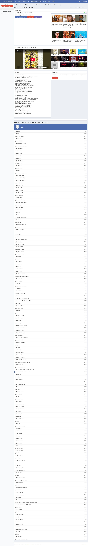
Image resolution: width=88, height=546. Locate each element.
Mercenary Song (51, 185)
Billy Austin (51, 303)
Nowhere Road (51, 151)
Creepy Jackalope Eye (51, 327)
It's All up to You (51, 187)
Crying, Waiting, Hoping (51, 332)
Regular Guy (51, 222)
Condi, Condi (51, 536)
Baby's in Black (51, 320)
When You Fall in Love (51, 293)
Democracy (51, 497)
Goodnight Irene (51, 207)
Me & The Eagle (51, 379)
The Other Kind (51, 163)
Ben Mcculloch (51, 153)
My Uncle (51, 389)
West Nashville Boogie (51, 477)
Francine (51, 345)
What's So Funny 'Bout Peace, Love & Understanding (51, 502)
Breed (51, 517)
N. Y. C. (51, 237)
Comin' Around (51, 531)
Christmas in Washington (51, 178)
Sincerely (51, 423)
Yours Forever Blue (51, 494)
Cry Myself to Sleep (51, 330)
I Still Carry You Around (51, 357)
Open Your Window (51, 406)
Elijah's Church (51, 264)
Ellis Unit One (51, 241)
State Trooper (51, 278)
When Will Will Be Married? (51, 487)
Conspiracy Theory (51, 305)
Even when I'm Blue (51, 175)
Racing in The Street (51, 408)
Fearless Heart (51, 158)
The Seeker (51, 288)
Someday (51, 131)
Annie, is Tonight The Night (51, 529)
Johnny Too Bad (51, 313)
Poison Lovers (51, 271)
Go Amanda (51, 266)
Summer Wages (51, 440)
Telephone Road (51, 450)
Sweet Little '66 (51, 281)
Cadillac (51, 521)
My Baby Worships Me (51, 384)
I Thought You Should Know (51, 173)
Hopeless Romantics (51, 251)
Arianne (51, 534)
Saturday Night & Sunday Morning (51, 276)
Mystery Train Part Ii (51, 391)
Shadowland (51, 416)
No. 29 (51, 214)
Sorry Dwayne (51, 433)
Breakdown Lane (51, 512)
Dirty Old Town (51, 165)
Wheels (51, 485)
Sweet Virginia (51, 443)
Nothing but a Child (51, 244)
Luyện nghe (38, 17)
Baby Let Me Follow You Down (51, 539)
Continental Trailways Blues (51, 239)
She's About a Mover (51, 195)
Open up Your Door (51, 404)
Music (75, 7)
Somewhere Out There (51, 200)
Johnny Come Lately (51, 136)
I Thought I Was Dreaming (51, 359)
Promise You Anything (51, 273)
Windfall (51, 227)
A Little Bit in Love (51, 519)
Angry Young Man (51, 524)
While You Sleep (51, 490)
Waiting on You (51, 209)
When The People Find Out (51, 146)
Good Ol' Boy (51, 205)
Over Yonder (51, 219)
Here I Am (51, 232)
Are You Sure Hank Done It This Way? (51, 504)
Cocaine (51, 526)
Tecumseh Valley (51, 448)
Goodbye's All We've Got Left (51, 202)
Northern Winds (51, 399)
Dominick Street (51, 335)
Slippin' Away (51, 428)
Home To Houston (51, 308)
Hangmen (51, 347)
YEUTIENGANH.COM (29, 544)
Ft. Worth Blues (51, 148)
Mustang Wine (51, 381)
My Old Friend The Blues (51, 143)
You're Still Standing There (51, 217)
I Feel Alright (51, 349)
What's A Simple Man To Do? (51, 480)
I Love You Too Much (51, 352)
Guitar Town (51, 138)
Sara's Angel (51, 413)
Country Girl (51, 322)
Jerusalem (51, 234)
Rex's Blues (51, 411)
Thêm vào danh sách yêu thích (21, 17)
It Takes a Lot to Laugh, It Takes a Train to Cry (51, 369)
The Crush (51, 453)
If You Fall (51, 310)
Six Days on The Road (51, 426)
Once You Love (51, 401)
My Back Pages (51, 386)
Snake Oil (51, 170)
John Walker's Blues (51, 254)
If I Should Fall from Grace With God (51, 362)
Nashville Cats (51, 394)
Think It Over (51, 465)
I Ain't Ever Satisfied (51, 229)
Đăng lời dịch (31, 17)
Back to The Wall (51, 190)
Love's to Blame (51, 374)
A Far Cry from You (51, 514)
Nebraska (51, 259)
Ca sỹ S (79, 7)
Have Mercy (51, 155)
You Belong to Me (51, 192)
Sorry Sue (51, 435)
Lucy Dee (51, 377)
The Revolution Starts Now (51, 286)
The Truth (51, 462)
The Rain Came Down (51, 160)
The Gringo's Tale (51, 455)
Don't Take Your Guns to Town (51, 337)
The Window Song (51, 291)
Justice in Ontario (51, 141)
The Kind (51, 458)
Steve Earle (84, 7)
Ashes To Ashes (51, 197)
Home (71, 7)
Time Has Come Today (51, 470)
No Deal (51, 396)
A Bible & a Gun (51, 318)
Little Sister (51, 256)
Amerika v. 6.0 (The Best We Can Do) (51, 300)
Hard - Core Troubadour (51, 180)
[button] (15, 1)
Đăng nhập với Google (6, 6)
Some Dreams (51, 431)
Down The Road (51, 340)
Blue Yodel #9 (51, 507)
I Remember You (51, 354)
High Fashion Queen (51, 249)
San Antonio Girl (51, 246)
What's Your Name (51, 482)
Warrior (51, 475)
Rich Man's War (51, 295)
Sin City (51, 421)
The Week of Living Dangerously (51, 298)
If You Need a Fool (51, 364)
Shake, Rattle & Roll (51, 418)
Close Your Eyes (51, 182)
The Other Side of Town (51, 460)
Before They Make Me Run (51, 325)
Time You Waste (51, 499)
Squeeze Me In (51, 438)
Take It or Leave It (51, 445)
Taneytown (51, 283)
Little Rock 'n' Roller (51, 315)
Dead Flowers (51, 261)
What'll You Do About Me (51, 224)
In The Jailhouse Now (51, 367)
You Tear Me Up (51, 492)
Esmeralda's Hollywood (51, 342)
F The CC (51, 212)
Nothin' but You (51, 268)
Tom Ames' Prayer (51, 472)
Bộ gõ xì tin (84, 544)
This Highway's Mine (51, 467)
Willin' (51, 133)
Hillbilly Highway (51, 168)
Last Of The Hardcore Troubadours (24, 7)
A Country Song (51, 509)
